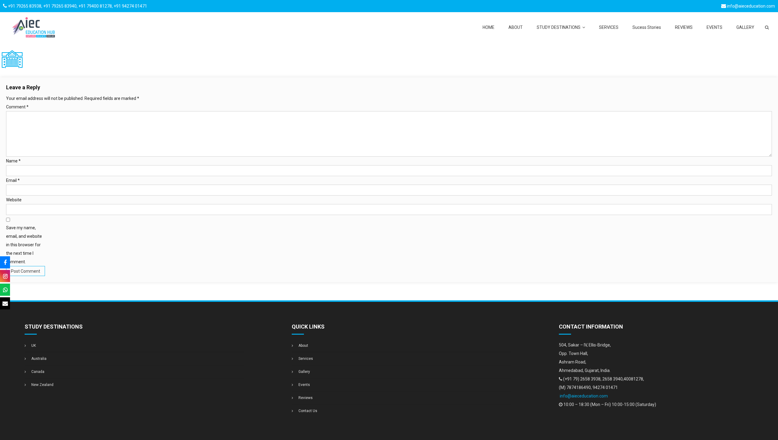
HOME (488, 27)
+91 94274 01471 (130, 6)
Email (13, 180)
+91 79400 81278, (96, 6)
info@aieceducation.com (751, 6)
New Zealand (42, 385)
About (303, 345)
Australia (38, 358)
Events (304, 385)
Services (305, 358)
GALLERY (745, 27)
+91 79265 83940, (60, 6)
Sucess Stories (646, 27)
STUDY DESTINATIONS (558, 27)
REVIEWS (684, 27)
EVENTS (714, 27)
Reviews (305, 398)
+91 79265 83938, (25, 6)
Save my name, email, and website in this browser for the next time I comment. (24, 244)
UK (33, 345)
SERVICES (608, 27)
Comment (17, 106)
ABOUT (515, 27)
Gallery (304, 372)
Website (14, 199)
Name (13, 161)
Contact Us (307, 411)
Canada (37, 372)
